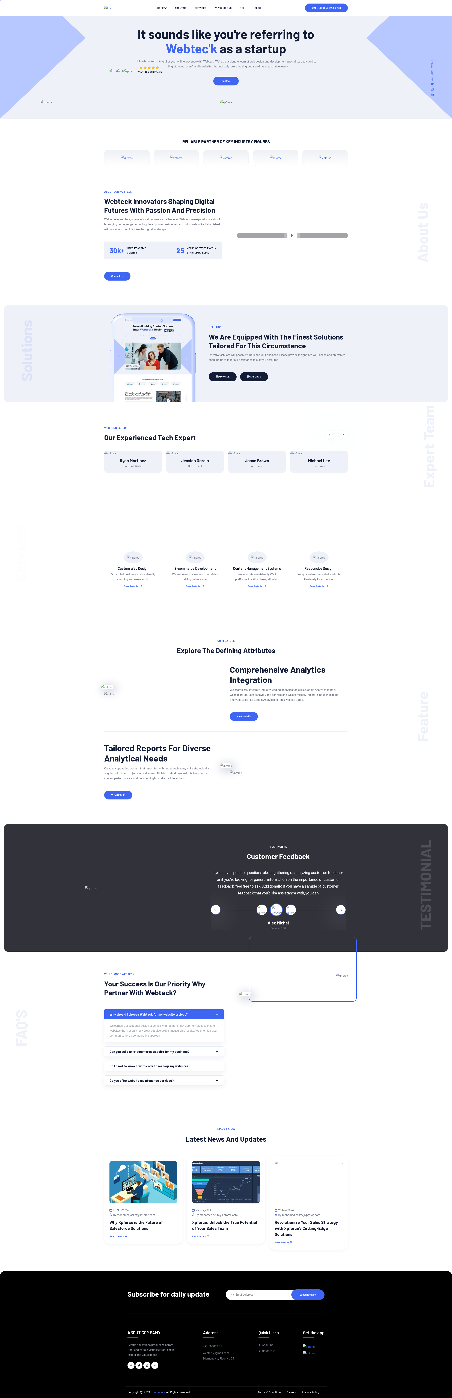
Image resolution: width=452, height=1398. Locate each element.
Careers (291, 1392)
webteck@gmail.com (216, 1353)
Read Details (131, 586)
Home (160, 7)
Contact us (268, 1351)
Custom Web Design (133, 568)
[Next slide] (341, 910)
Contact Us (117, 276)
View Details (244, 716)
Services (200, 7)
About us (180, 7)
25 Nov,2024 (121, 1210)
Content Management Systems (257, 568)
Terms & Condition (269, 1392)
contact (226, 81)
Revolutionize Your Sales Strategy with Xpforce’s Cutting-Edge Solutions (306, 1228)
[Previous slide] (216, 910)
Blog (258, 7)
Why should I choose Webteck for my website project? (149, 1014)
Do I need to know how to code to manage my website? (149, 1066)
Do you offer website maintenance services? (142, 1080)
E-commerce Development (195, 568)
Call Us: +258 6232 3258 (326, 8)
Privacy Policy (310, 1392)
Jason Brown (257, 460)
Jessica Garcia (195, 460)
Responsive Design (319, 568)
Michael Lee (319, 460)
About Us (267, 1345)
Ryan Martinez (133, 460)
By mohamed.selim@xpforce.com (134, 1215)
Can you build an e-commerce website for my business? (149, 1052)
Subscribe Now (308, 1294)
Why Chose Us (223, 7)
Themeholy (158, 1392)
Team (243, 7)
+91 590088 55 (212, 1346)
